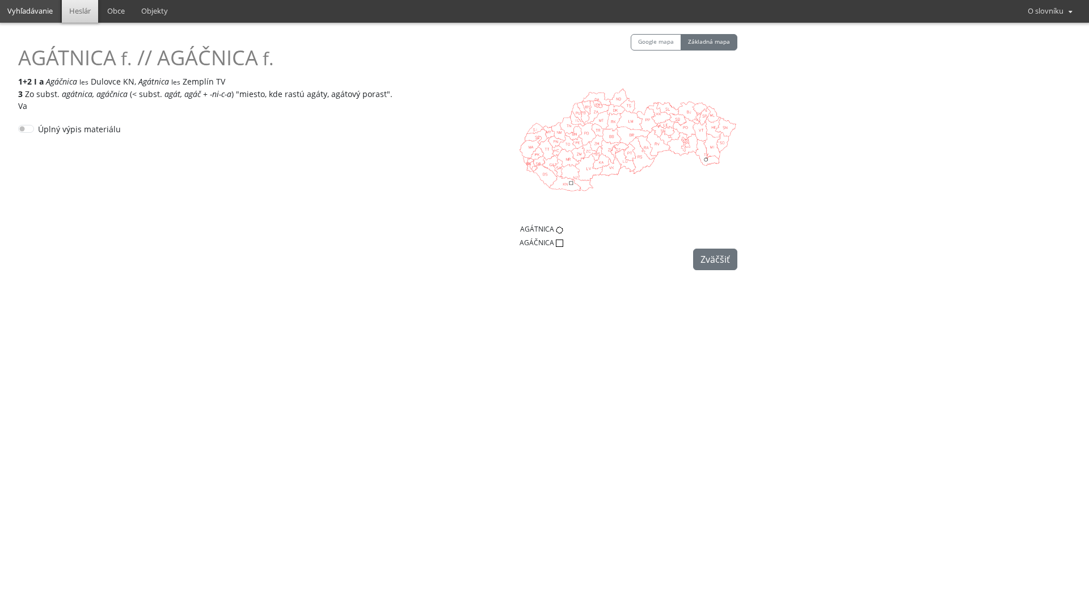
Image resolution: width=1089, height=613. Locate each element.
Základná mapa (709, 41)
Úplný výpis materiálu (79, 129)
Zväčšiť (715, 259)
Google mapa (656, 41)
